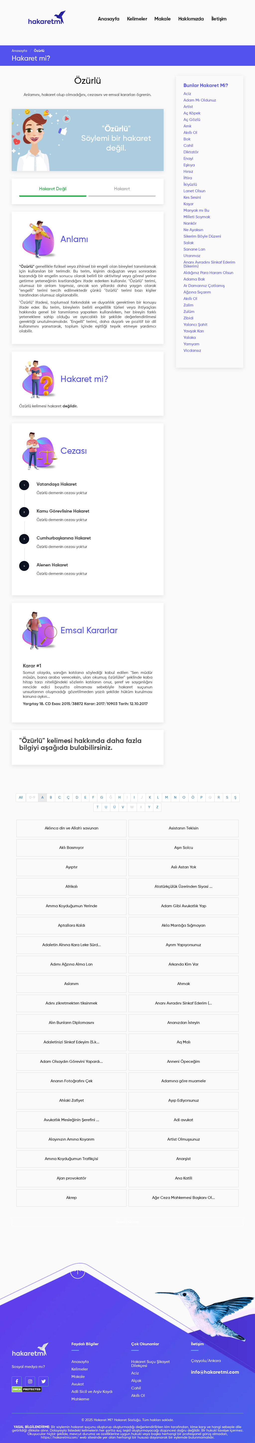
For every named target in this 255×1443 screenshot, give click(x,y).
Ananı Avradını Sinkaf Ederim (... (183, 1003)
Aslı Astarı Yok (183, 867)
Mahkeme (80, 1399)
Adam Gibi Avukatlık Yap (183, 906)
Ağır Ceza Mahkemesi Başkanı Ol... (183, 1198)
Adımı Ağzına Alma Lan (71, 965)
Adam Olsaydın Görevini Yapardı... (71, 1062)
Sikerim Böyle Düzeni (202, 237)
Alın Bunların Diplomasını (71, 1023)
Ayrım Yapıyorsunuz (183, 945)
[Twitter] (44, 1381)
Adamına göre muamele (183, 1081)
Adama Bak (194, 279)
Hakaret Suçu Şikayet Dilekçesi (150, 1364)
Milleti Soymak (197, 217)
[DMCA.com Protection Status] (27, 1391)
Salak (189, 243)
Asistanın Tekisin (183, 828)
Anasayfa (108, 19)
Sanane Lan (194, 250)
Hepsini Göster (127, 1222)
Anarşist (183, 1159)
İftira (188, 178)
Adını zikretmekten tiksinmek (71, 1003)
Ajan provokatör (71, 1178)
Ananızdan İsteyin (183, 1023)
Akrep (71, 1198)
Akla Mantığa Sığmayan (183, 926)
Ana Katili (183, 1178)
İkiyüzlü (190, 185)
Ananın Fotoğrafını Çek (72, 1081)
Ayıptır (71, 867)
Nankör (190, 224)
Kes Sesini (192, 198)
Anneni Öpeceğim (183, 1062)
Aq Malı (184, 1042)
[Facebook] (17, 1381)
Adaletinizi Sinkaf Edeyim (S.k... (71, 1042)
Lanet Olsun (194, 191)
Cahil (188, 146)
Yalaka (190, 338)
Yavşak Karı (194, 331)
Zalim (188, 305)
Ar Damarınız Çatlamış (204, 286)
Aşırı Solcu (183, 848)
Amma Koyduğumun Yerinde (71, 906)
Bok (187, 139)
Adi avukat (183, 1120)
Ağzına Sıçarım (197, 292)
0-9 (32, 797)
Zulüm (189, 312)
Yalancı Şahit (195, 325)
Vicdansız (192, 351)
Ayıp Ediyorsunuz (183, 1101)
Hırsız (188, 172)
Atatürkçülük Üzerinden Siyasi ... (183, 887)
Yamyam (191, 344)
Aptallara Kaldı (71, 926)
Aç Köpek (192, 113)
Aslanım (71, 984)
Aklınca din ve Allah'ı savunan (71, 828)
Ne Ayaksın (193, 230)
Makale (162, 19)
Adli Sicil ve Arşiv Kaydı (92, 1392)
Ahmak (183, 984)
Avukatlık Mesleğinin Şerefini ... (71, 1120)
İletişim (219, 19)
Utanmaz (192, 256)
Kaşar (188, 204)
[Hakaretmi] (30, 1349)
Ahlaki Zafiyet (71, 1101)
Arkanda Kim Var (183, 965)
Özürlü (87, 81)
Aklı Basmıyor (71, 848)
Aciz (187, 94)
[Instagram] (30, 1381)
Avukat (77, 1384)
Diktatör (191, 152)
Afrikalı (71, 887)
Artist (188, 107)
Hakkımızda (191, 19)
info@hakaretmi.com (215, 1372)
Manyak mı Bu (196, 211)
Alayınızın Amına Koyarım (71, 1140)
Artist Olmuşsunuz (183, 1140)
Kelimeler (137, 19)
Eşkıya (189, 165)
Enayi (188, 159)
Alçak (136, 1381)
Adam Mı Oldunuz (200, 100)
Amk (187, 126)
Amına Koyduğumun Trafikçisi (71, 1159)
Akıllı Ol (190, 133)
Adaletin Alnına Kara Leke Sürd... (71, 945)
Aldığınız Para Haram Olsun (208, 273)
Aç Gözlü (192, 120)
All (21, 797)
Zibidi (188, 318)
